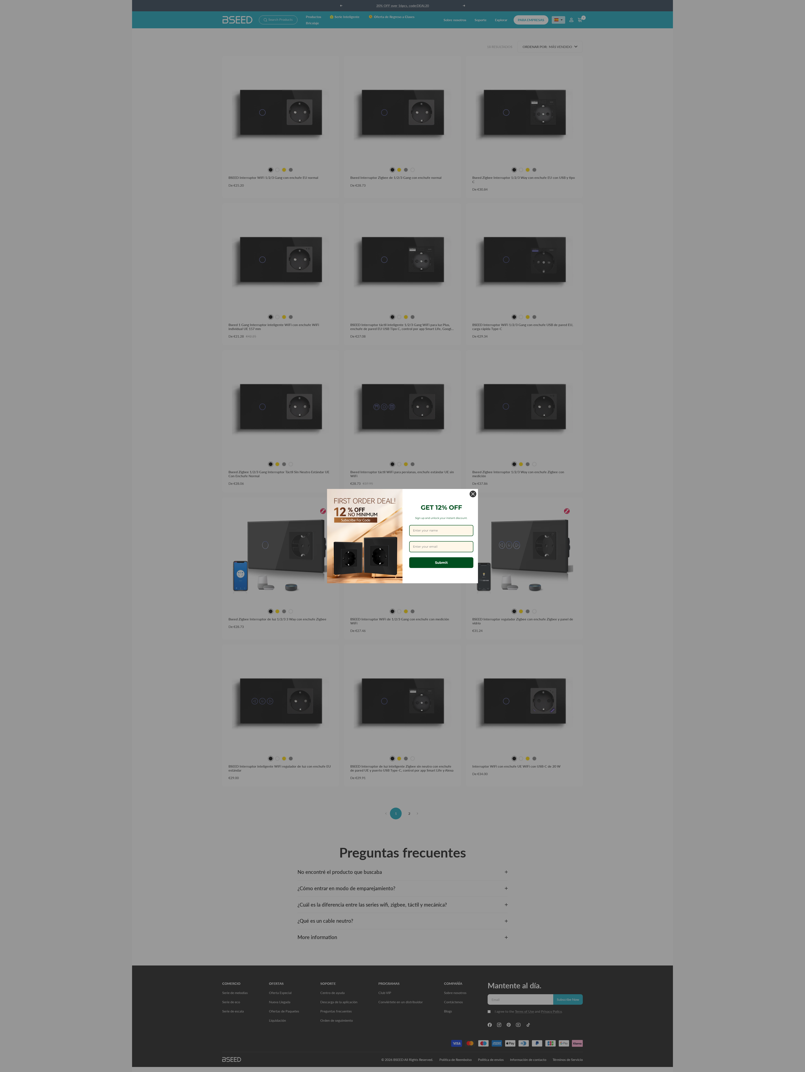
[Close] (473, 494)
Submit (441, 563)
